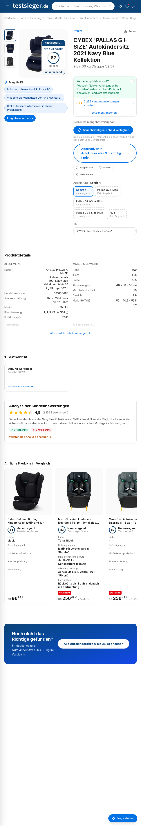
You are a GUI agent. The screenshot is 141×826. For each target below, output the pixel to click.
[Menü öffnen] (7, 6)
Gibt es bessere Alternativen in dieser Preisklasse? (30, 107)
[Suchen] (110, 6)
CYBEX (77, 31)
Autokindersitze (89, 18)
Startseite (10, 18)
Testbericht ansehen (103, 112)
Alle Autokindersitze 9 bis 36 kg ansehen (93, 644)
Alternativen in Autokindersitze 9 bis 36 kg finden (101, 153)
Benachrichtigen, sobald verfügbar (106, 130)
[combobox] (83, 6)
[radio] (83, 191)
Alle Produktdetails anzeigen (68, 333)
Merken (107, 167)
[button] (43, 53)
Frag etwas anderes (20, 118)
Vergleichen (86, 167)
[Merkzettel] (127, 6)
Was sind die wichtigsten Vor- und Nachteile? (34, 97)
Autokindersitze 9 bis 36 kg (119, 18)
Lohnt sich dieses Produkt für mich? (28, 89)
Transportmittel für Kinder (60, 18)
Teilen (133, 31)
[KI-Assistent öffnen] (120, 6)
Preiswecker (87, 174)
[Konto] (134, 6)
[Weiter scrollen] (135, 533)
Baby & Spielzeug (30, 18)
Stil (75, 224)
